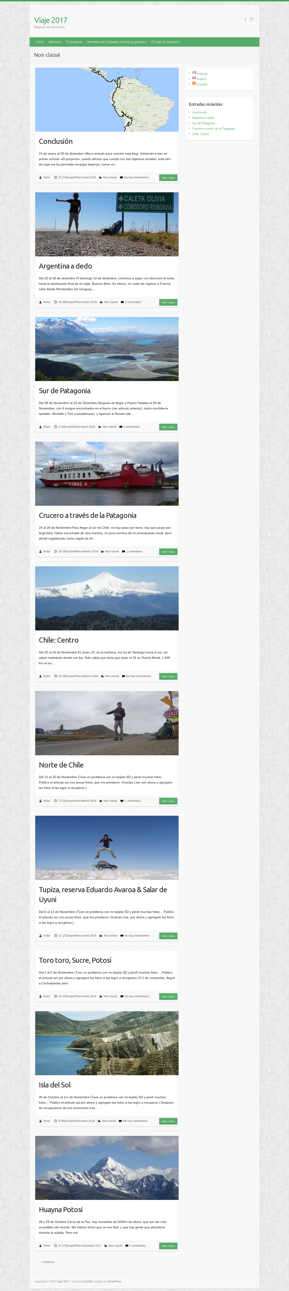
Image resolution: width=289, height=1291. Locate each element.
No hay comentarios (136, 177)
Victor (46, 177)
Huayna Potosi (61, 1209)
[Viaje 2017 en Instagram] (252, 19)
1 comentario (133, 302)
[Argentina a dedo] (107, 224)
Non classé (110, 177)
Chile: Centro (59, 640)
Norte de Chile (61, 765)
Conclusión (55, 141)
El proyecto (74, 42)
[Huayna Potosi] (107, 1168)
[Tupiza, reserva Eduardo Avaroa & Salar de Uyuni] (107, 848)
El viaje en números (165, 42)
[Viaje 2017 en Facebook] (245, 19)
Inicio (40, 42)
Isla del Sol (54, 1085)
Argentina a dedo (65, 266)
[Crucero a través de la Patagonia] (107, 474)
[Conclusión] (107, 100)
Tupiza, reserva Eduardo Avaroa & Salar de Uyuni (103, 894)
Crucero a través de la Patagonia (87, 515)
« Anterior (48, 1262)
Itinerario (55, 42)
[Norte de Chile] (107, 723)
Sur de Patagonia (64, 390)
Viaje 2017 (50, 20)
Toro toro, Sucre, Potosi (75, 960)
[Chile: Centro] (107, 598)
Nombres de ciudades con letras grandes (116, 42)
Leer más (168, 177)
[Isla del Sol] (107, 1043)
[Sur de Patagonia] (107, 349)
